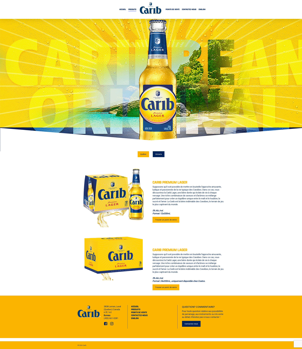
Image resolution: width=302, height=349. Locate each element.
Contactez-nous (139, 315)
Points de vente (139, 312)
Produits (135, 309)
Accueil (135, 306)
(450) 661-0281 (111, 318)
